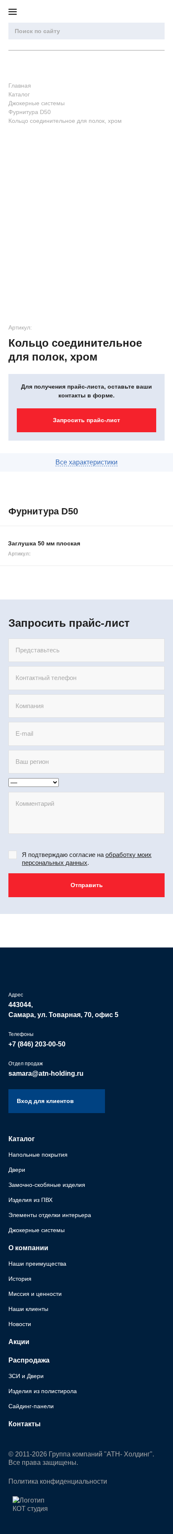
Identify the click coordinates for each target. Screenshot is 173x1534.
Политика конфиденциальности (57, 1481)
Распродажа (29, 1360)
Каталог (21, 1138)
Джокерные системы (36, 1230)
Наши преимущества (37, 1263)
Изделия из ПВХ (30, 1200)
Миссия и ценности (35, 1293)
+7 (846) (37, 1044)
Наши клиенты (28, 1309)
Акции (18, 1341)
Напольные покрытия (38, 1154)
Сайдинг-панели (31, 1406)
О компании (28, 1247)
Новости (19, 1324)
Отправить (87, 885)
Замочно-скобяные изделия (46, 1184)
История (19, 1278)
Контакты (24, 1424)
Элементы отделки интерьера (49, 1215)
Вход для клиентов (160, 12)
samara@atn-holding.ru (46, 1073)
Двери (16, 1169)
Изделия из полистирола (42, 1391)
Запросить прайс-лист (86, 420)
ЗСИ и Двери (26, 1376)
